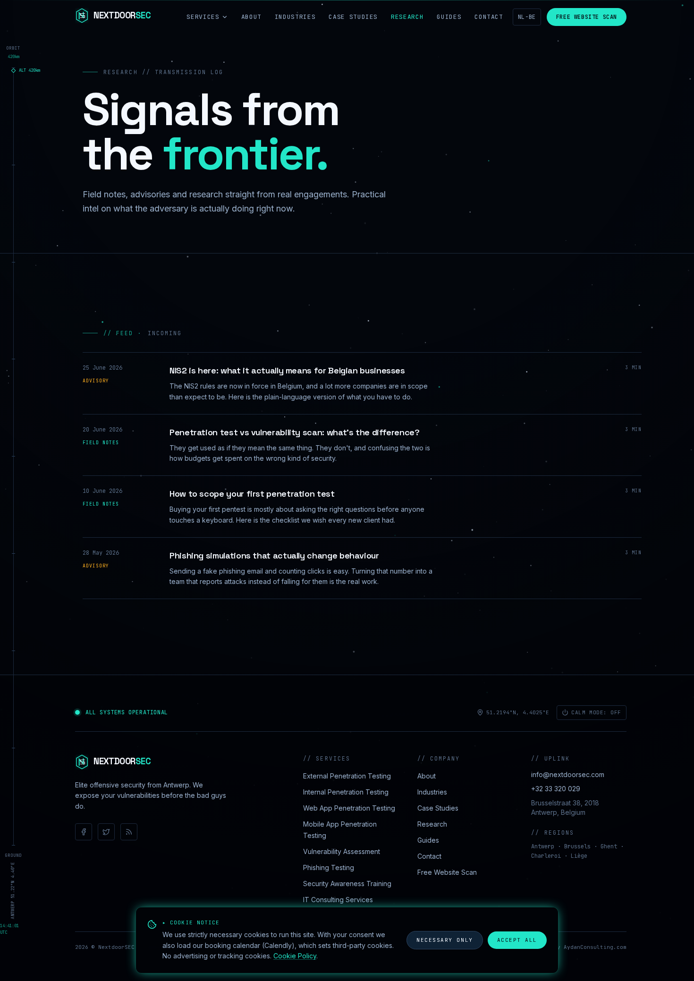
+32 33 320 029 (555, 789)
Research (407, 17)
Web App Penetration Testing (349, 808)
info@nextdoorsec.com (567, 774)
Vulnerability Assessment (341, 851)
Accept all (517, 940)
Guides (449, 17)
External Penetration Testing (347, 776)
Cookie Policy (294, 956)
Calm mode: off (596, 712)
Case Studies (353, 17)
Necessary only (444, 940)
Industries (295, 17)
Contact (488, 17)
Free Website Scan (586, 17)
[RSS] (128, 831)
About (251, 17)
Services (202, 17)
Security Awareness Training (347, 884)
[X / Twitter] (106, 831)
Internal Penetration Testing (346, 792)
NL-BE (527, 17)
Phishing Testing (328, 867)
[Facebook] (83, 831)
